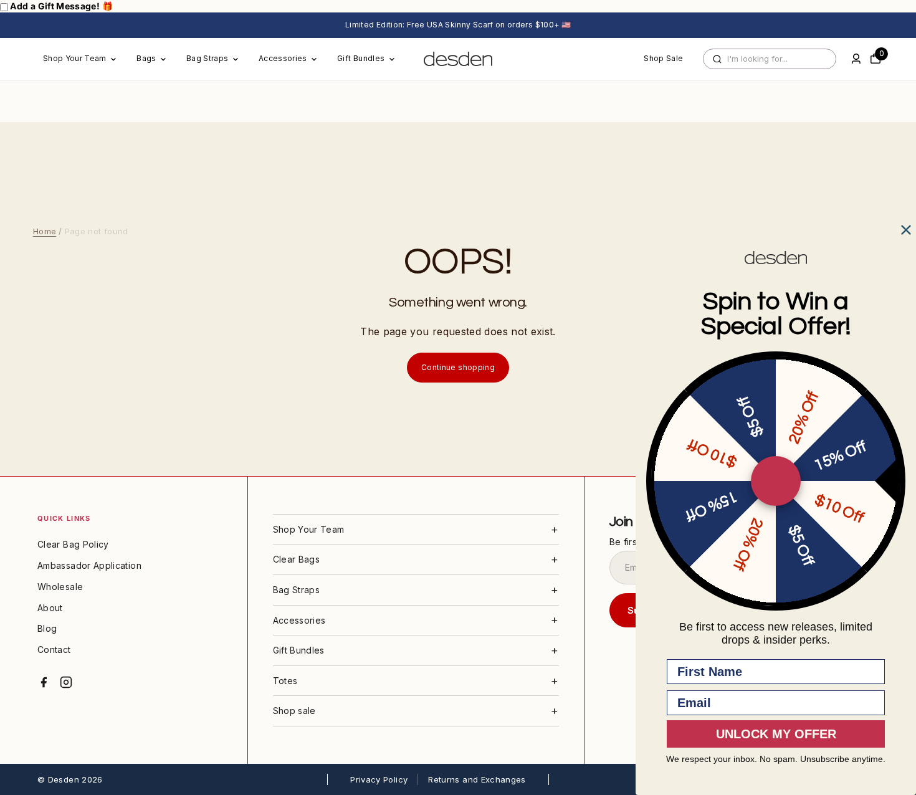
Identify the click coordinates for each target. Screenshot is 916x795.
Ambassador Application (89, 565)
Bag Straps (207, 58)
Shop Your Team (75, 58)
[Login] (856, 58)
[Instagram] (66, 682)
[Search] (717, 59)
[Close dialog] (906, 230)
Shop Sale (663, 58)
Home (44, 231)
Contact (54, 649)
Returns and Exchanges (477, 779)
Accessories (283, 58)
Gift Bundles (360, 58)
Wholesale (60, 586)
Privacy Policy (379, 779)
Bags (146, 58)
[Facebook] (43, 682)
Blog (47, 628)
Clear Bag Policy (73, 544)
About (50, 607)
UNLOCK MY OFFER (776, 734)
